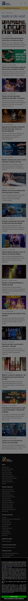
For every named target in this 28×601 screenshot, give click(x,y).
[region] (14, 579)
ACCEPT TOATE (14, 596)
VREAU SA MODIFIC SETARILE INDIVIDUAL (14, 598)
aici (8, 575)
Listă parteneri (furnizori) (5, 593)
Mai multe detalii (9, 567)
